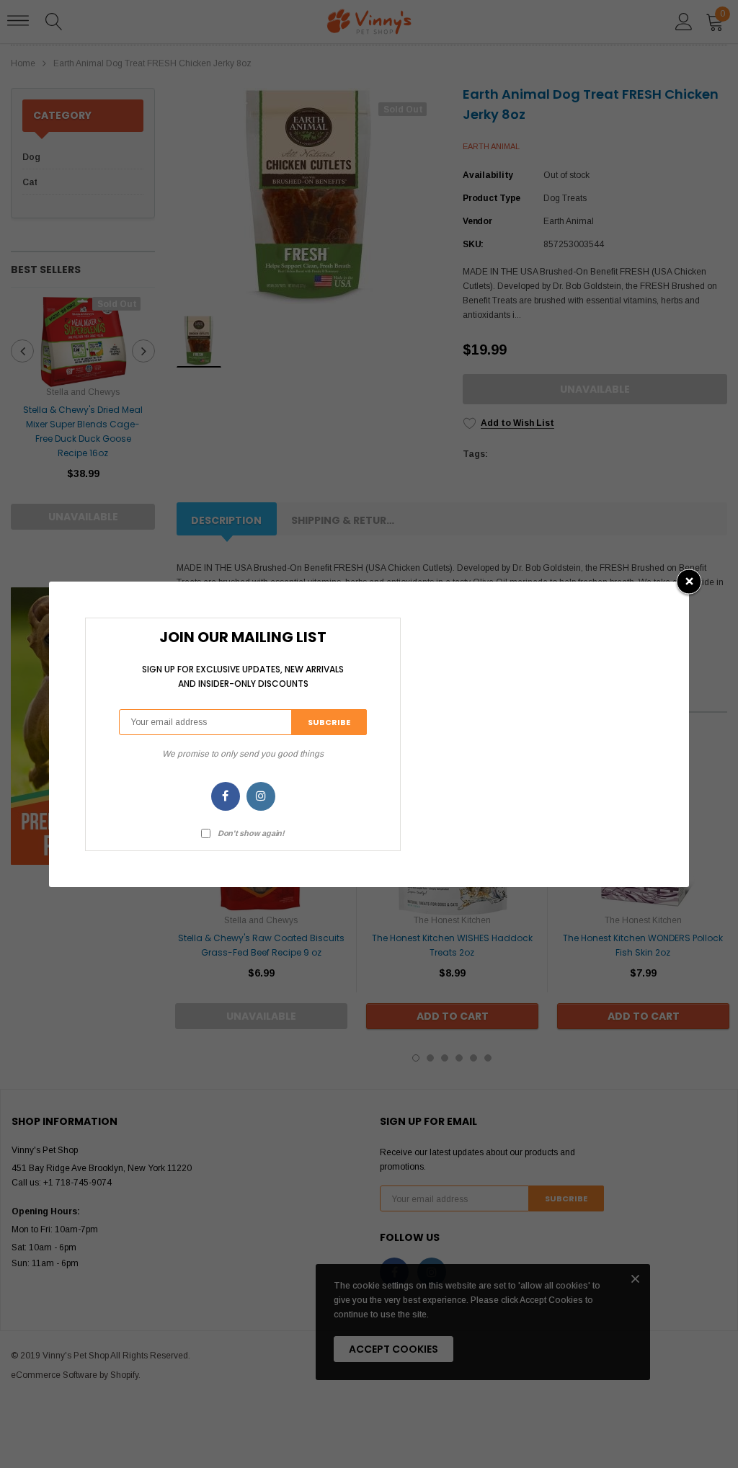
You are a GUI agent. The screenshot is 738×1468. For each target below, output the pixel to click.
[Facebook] (225, 796)
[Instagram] (260, 796)
